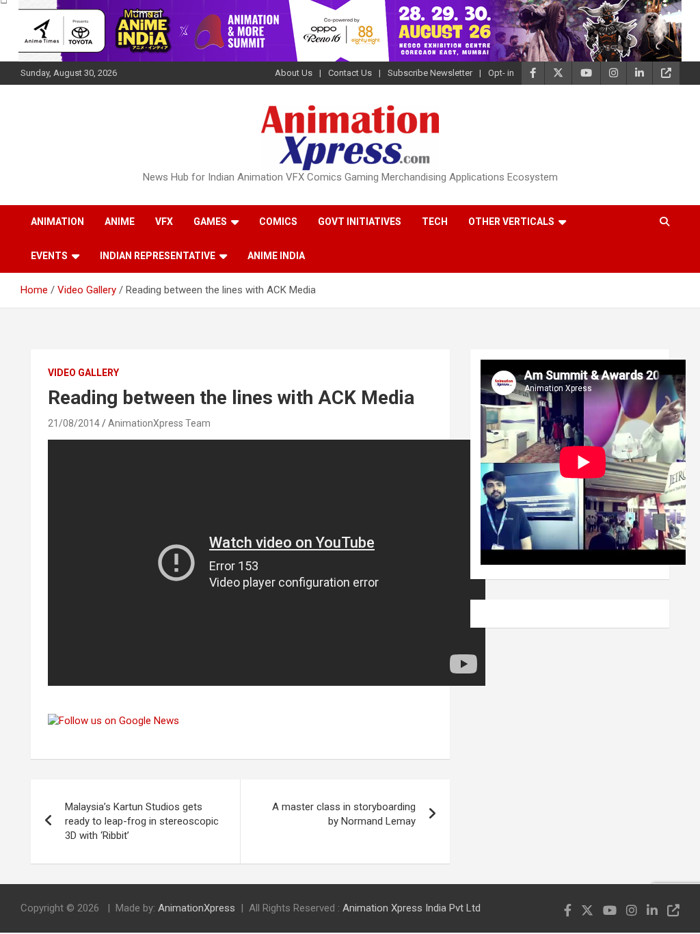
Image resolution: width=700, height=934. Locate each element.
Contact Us (350, 73)
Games (210, 221)
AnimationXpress (196, 908)
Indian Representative (157, 255)
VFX (164, 221)
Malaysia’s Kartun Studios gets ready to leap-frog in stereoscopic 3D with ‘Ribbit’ (142, 821)
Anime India (276, 255)
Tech (435, 221)
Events (49, 255)
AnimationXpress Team (159, 423)
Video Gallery (83, 372)
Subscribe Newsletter (430, 73)
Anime (120, 221)
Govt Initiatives (359, 221)
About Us (293, 73)
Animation (57, 221)
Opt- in (501, 73)
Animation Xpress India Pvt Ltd (411, 908)
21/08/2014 (74, 423)
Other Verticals (511, 221)
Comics (278, 221)
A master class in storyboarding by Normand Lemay (344, 814)
